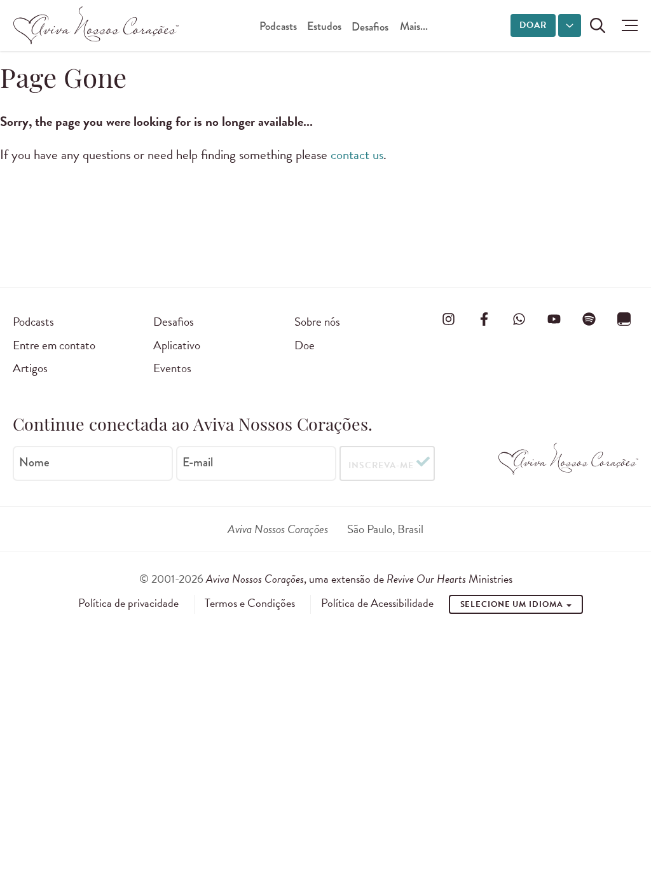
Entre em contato (54, 345)
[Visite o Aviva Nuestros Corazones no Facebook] (484, 319)
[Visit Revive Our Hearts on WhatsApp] (519, 319)
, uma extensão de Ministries (359, 578)
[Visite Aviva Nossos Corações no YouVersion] (624, 319)
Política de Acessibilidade (377, 603)
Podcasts (278, 26)
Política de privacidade (128, 603)
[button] (626, 25)
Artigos (30, 368)
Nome (34, 462)
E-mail (197, 462)
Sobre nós (317, 321)
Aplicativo (176, 345)
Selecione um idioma (513, 604)
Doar (533, 25)
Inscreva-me (381, 465)
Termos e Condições (250, 603)
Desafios (370, 27)
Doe (304, 345)
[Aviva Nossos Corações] (96, 25)
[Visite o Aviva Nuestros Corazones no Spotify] (589, 319)
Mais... (414, 26)
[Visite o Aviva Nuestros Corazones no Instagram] (449, 319)
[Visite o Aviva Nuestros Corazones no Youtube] (554, 319)
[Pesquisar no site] (597, 25)
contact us (357, 154)
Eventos (172, 368)
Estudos (324, 26)
